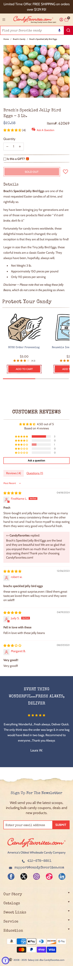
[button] (59, 30)
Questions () (34, 473)
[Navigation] (3, 19)
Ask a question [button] (36, 460)
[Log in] (61, 20)
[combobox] (36, 30)
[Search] (68, 30)
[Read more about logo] (36, 847)
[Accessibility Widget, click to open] (5, 960)
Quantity (9, 139)
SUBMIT (60, 825)
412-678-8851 (39, 861)
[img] (12, 493)
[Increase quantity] (20, 146)
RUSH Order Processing (24, 347)
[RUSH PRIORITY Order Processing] (24, 327)
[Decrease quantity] (7, 146)
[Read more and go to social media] (11, 876)
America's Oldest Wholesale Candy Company (36, 852)
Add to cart (24, 369)
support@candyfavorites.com (39, 867)
